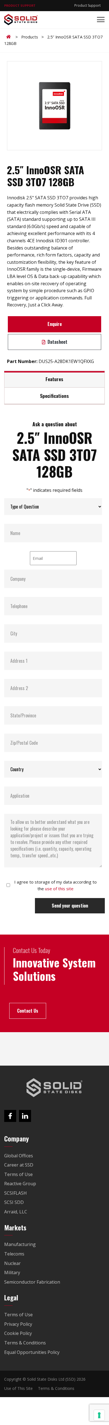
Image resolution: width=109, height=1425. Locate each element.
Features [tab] (54, 379)
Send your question (70, 905)
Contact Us (27, 1010)
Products (29, 37)
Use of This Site (18, 1388)
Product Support (87, 5)
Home (9, 36)
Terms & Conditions (56, 1388)
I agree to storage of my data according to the (55, 885)
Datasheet (56, 341)
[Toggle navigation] (99, 20)
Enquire (55, 324)
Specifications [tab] (54, 395)
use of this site (59, 888)
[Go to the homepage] (54, 1087)
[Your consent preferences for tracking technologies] (99, 1415)
